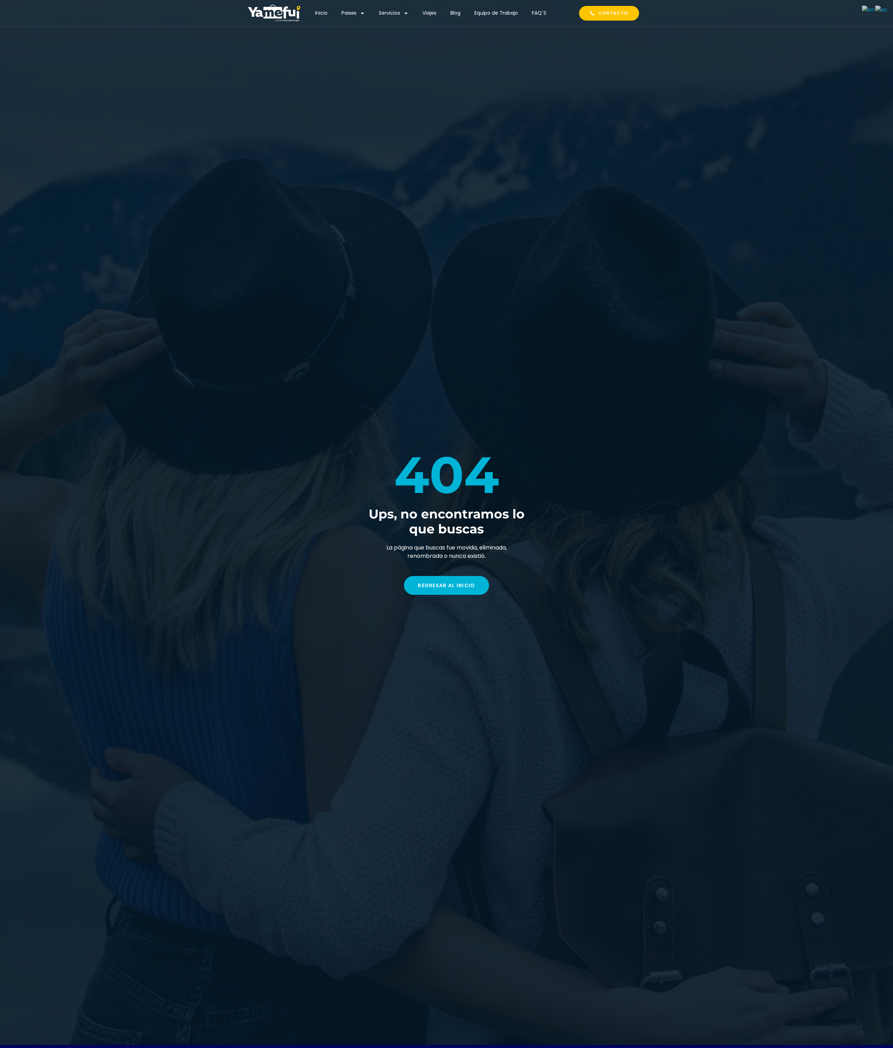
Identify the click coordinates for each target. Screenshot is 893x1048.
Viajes (429, 12)
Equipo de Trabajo (496, 12)
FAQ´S (539, 12)
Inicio (321, 12)
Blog (455, 12)
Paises (349, 12)
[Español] (881, 9)
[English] (868, 9)
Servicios (389, 12)
